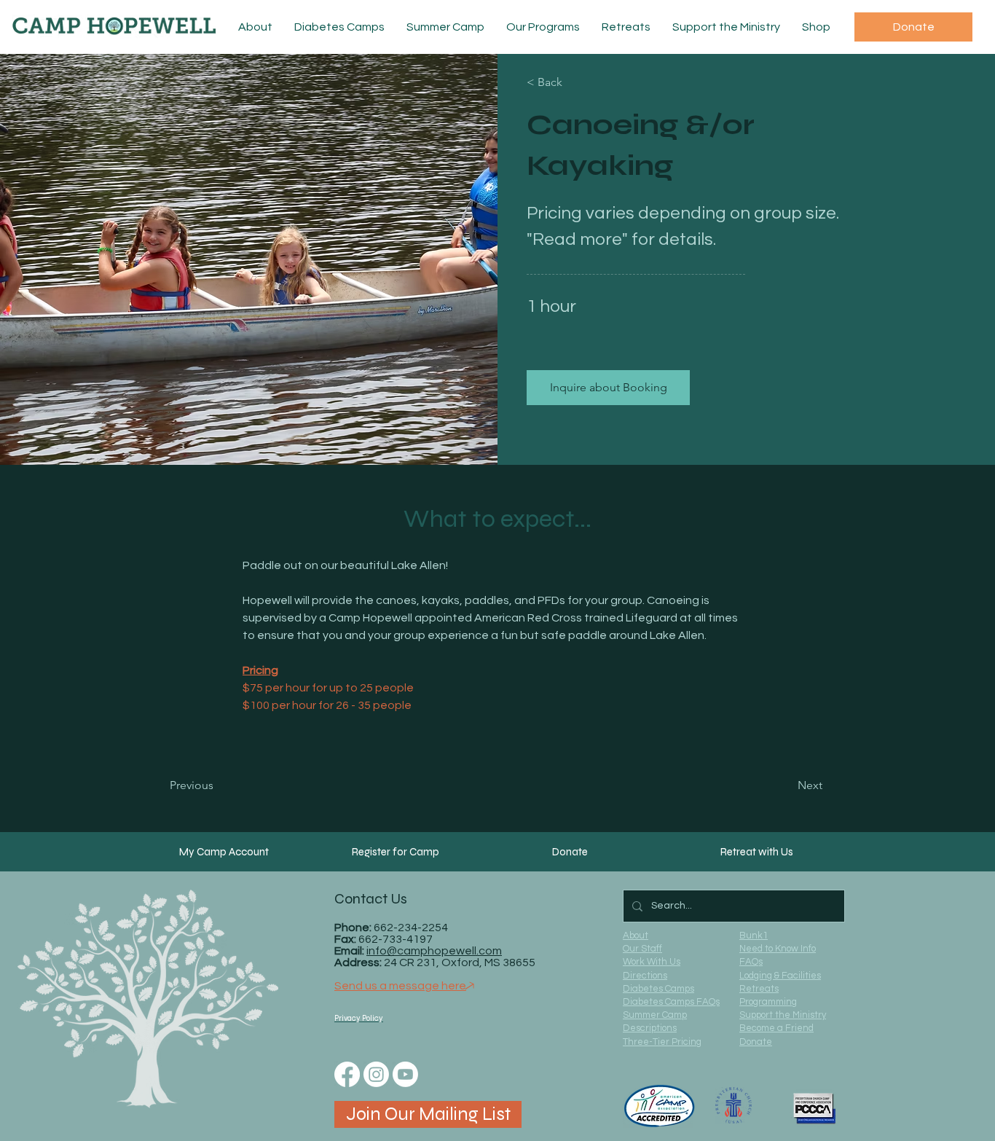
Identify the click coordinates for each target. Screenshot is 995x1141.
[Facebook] (347, 1074)
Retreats (759, 989)
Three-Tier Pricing (662, 1042)
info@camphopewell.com (434, 951)
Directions (645, 976)
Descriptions (650, 1028)
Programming (768, 1002)
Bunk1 (753, 935)
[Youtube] (405, 1074)
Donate (755, 1042)
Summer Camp (655, 1015)
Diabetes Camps (658, 989)
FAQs (751, 962)
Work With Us (651, 962)
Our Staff (642, 949)
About (635, 935)
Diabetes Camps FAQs (671, 1002)
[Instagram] (376, 1074)
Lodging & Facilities (780, 976)
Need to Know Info (777, 949)
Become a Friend (776, 1028)
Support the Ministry (782, 1015)
